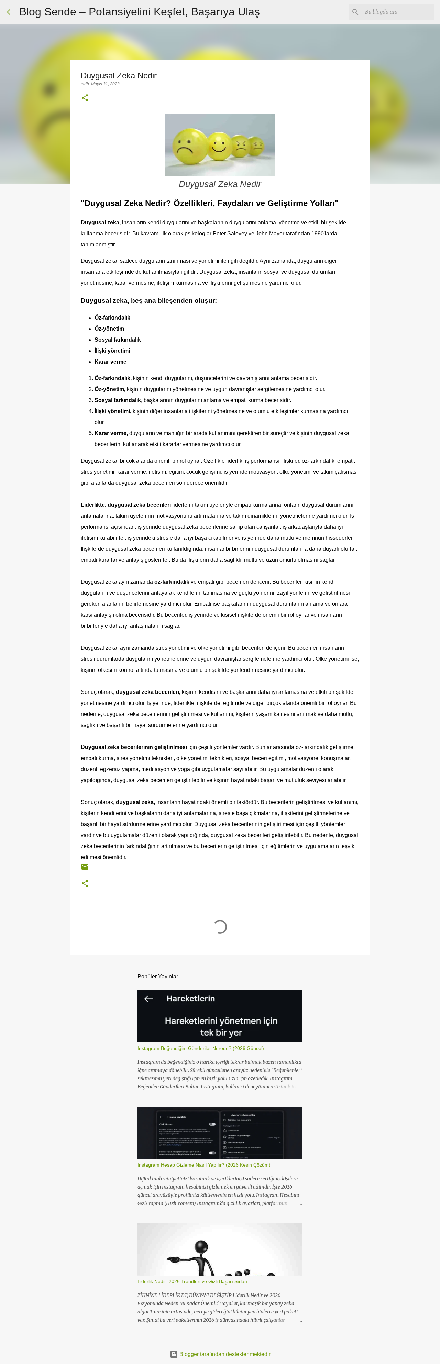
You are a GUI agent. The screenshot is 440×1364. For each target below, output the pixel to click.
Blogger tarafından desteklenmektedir (224, 1354)
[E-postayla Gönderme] (85, 869)
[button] (85, 98)
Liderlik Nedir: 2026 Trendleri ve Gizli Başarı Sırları (193, 1281)
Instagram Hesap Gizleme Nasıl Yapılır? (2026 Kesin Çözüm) (204, 1165)
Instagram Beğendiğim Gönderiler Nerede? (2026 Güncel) (201, 1048)
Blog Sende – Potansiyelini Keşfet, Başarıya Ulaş (139, 12)
